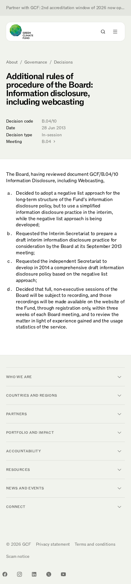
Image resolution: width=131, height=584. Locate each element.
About (12, 62)
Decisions (63, 62)
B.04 (47, 141)
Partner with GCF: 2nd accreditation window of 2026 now (65, 8)
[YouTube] (63, 574)
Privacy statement (53, 544)
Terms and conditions (95, 544)
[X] (48, 574)
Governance (35, 62)
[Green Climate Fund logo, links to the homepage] (27, 31)
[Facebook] (4, 574)
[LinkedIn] (34, 574)
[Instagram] (19, 574)
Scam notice (17, 556)
